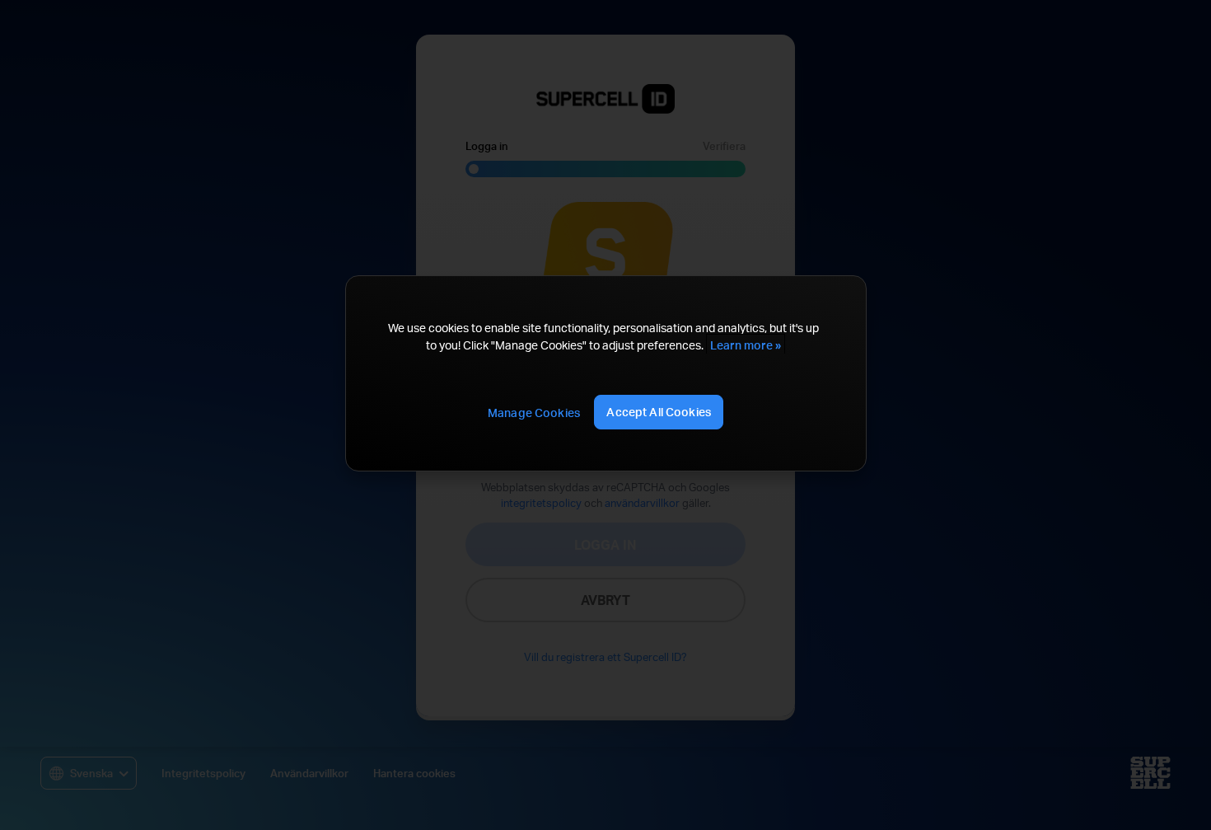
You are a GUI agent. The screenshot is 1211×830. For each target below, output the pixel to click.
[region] (605, 373)
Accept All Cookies (658, 412)
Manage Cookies (534, 413)
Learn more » (745, 345)
